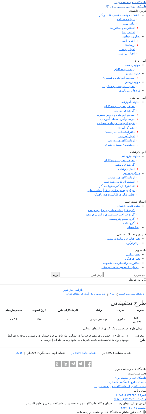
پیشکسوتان (133, 227)
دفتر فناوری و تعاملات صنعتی (122, 239)
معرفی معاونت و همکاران (119, 106)
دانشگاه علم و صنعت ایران (130, 378)
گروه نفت (129, 223)
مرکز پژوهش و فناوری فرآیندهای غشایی (111, 190)
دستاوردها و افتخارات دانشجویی (121, 263)
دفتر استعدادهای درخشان (120, 132)
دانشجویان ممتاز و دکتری (120, 145)
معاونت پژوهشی (130, 156)
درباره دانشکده (126, 19)
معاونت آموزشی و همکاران (119, 78)
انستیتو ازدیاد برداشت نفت (119, 182)
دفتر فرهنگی (132, 259)
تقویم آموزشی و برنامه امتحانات (116, 123)
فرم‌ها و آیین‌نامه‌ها (129, 90)
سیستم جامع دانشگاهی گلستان (127, 382)
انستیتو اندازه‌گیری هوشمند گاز (117, 186)
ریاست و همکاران (124, 69)
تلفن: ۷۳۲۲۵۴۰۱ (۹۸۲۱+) (131, 395)
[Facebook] (88, 364)
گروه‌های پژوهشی (124, 164)
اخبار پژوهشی (126, 49)
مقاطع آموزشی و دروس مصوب (116, 115)
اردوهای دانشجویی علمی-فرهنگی (120, 267)
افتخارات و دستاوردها (122, 28)
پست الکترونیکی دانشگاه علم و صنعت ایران (120, 386)
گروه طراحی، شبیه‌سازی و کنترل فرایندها (110, 214)
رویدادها (130, 45)
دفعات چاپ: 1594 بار (83, 353)
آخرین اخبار (128, 41)
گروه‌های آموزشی (124, 110)
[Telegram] (73, 364)
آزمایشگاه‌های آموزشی (121, 140)
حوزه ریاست (132, 65)
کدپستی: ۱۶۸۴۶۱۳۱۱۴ (132, 408)
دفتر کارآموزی (126, 127)
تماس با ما (128, 32)
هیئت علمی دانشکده (128, 206)
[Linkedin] (65, 364)
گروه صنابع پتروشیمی (122, 219)
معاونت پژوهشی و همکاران (118, 86)
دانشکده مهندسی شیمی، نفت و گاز (119, 15)
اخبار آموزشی (126, 53)
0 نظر (18, 353)
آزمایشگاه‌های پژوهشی (121, 177)
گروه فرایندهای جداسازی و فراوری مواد (111, 210)
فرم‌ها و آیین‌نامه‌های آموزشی (117, 119)
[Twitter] (81, 364)
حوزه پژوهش (132, 82)
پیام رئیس (129, 23)
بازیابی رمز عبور (73, 290)
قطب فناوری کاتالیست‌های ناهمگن (114, 194)
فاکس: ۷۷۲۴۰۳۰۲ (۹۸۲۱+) (130, 399)
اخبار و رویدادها (131, 36)
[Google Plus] (58, 364)
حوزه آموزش (132, 73)
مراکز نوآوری (132, 243)
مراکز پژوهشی (131, 173)
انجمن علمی (133, 254)
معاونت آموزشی (130, 102)
